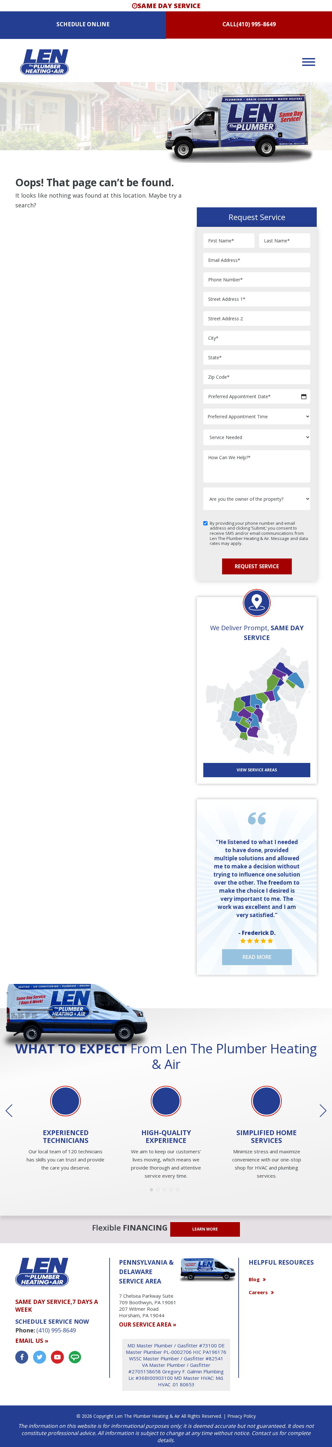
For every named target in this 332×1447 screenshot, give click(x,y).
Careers (258, 1292)
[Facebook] (21, 1357)
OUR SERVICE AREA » (147, 1324)
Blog (254, 1279)
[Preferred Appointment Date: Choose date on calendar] (304, 396)
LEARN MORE (205, 1229)
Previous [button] (14, 1111)
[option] (65, 1129)
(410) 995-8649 (256, 24)
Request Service (257, 566)
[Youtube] (57, 1357)
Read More (257, 957)
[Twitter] (39, 1357)
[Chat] (75, 1357)
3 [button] (166, 1191)
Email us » (31, 1340)
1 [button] (153, 1191)
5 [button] (179, 1191)
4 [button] (172, 1191)
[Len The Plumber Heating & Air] (44, 61)
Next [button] (318, 1111)
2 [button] (159, 1191)
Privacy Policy (241, 1416)
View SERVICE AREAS (257, 770)
